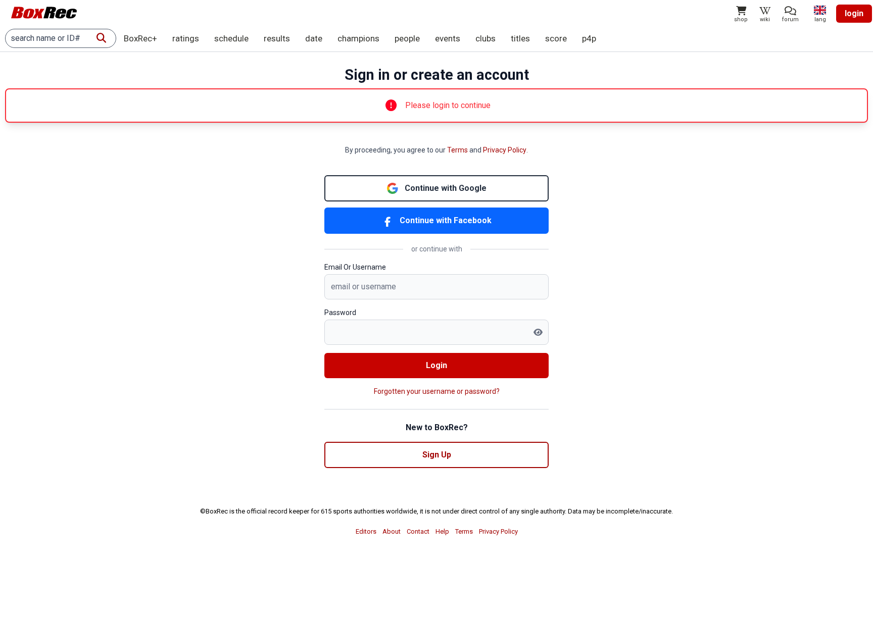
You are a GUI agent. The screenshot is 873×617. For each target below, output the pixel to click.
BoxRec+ (140, 38)
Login (436, 365)
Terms (457, 150)
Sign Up (436, 454)
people (407, 38)
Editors (366, 531)
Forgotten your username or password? (437, 391)
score (556, 38)
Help (442, 531)
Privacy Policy (504, 150)
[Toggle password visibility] (538, 332)
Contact (418, 531)
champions (358, 38)
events (447, 38)
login (854, 13)
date (313, 38)
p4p (589, 38)
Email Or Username (355, 267)
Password (340, 312)
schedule (231, 38)
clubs (485, 38)
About (391, 531)
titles (520, 38)
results (277, 38)
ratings (185, 38)
